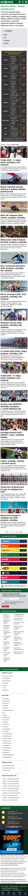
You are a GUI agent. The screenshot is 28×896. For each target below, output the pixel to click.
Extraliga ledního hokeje (8, 710)
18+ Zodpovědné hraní (6, 890)
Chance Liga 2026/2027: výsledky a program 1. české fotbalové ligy (11, 406)
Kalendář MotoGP (6, 729)
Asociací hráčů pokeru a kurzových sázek (9, 865)
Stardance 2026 (6, 770)
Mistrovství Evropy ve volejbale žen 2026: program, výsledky (11, 517)
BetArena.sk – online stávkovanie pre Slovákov (18, 628)
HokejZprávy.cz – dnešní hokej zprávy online (7, 627)
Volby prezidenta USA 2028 (8, 768)
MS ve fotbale (6, 703)
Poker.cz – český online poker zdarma (7, 654)
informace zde (4, 874)
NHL (4, 712)
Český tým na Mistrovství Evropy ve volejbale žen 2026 (12, 489)
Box (5, 37)
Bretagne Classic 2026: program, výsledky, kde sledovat (11, 325)
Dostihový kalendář (7, 747)
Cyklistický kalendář (7, 738)
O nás (2, 886)
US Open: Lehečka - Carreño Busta (15, 813)
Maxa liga (5, 715)
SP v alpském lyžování (7, 733)
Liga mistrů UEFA (6, 678)
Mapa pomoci (16, 881)
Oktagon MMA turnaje (7, 757)
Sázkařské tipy (6, 808)
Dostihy (6, 43)
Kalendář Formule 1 (7, 680)
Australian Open (6, 717)
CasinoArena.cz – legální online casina (7, 660)
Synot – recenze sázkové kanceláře (10, 790)
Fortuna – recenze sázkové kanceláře (11, 779)
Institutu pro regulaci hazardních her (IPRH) (13, 861)
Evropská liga (6, 698)
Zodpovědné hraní (13, 863)
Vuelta (4, 687)
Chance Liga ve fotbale (8, 676)
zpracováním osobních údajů (16, 602)
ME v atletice (5, 683)
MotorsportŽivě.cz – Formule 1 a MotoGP (7, 638)
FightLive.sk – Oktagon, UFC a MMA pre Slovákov (19, 633)
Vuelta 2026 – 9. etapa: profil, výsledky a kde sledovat (11, 162)
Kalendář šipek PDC (7, 736)
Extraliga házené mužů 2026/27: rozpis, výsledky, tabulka (12, 434)
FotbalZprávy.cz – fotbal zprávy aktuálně (7, 621)
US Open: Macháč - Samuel (13, 823)
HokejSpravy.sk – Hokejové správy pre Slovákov (18, 639)
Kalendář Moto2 (6, 750)
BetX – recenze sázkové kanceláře (10, 795)
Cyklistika (7, 40)
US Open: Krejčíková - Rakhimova (15, 818)
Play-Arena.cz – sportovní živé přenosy (7, 643)
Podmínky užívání (23, 886)
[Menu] (26, 2)
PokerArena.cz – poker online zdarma (7, 649)
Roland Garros (6, 719)
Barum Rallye (6, 690)
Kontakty (6, 886)
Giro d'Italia (5, 726)
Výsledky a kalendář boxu (8, 754)
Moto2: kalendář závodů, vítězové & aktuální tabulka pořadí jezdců (13, 189)
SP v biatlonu (5, 731)
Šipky (5, 34)
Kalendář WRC (6, 752)
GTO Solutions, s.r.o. (17, 890)
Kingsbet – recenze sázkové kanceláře (11, 797)
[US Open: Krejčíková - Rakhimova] (4, 817)
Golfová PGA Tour (6, 745)
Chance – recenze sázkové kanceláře (11, 788)
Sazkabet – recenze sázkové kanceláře (11, 786)
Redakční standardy (14, 886)
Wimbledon (5, 722)
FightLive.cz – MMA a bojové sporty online (7, 616)
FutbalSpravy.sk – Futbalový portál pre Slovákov (18, 644)
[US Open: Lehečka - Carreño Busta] (4, 812)
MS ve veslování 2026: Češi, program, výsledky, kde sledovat (13, 296)
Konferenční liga (6, 701)
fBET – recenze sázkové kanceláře (10, 800)
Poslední (21, 532)
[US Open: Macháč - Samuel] (4, 822)
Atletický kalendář (6, 740)
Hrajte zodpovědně (5, 868)
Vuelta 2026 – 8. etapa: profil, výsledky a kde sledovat (11, 378)
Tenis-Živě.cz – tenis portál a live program (7, 632)
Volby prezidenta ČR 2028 (8, 765)
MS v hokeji (5, 708)
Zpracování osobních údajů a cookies (10, 888)
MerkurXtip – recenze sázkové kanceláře (11, 793)
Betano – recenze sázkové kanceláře (11, 783)
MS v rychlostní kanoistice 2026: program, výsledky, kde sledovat (13, 268)
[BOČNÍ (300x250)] (11, 853)
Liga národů (5, 705)
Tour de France (6, 724)
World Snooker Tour (7, 743)
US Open (5, 685)
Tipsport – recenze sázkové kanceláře (11, 781)
